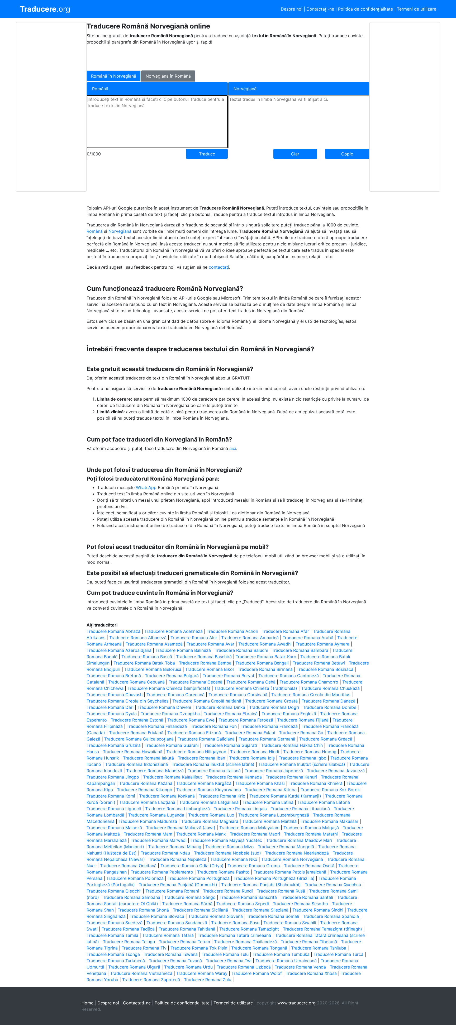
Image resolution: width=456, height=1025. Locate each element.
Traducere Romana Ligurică (114, 808)
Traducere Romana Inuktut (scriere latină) (213, 764)
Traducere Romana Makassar (329, 821)
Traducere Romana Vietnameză (141, 973)
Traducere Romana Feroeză (245, 720)
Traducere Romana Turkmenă (116, 960)
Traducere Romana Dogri (274, 707)
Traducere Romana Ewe (191, 720)
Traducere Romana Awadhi (265, 644)
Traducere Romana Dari (110, 707)
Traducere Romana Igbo (302, 758)
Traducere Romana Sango (190, 897)
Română (95, 231)
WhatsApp (147, 487)
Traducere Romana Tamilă (112, 935)
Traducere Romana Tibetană (309, 941)
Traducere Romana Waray (201, 973)
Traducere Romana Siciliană (200, 910)
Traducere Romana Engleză (289, 713)
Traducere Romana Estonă (137, 720)
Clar (295, 153)
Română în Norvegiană (113, 76)
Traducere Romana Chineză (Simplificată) (168, 688)
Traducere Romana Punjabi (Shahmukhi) (261, 884)
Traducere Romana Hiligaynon (196, 751)
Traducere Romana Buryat (228, 675)
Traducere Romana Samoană (131, 897)
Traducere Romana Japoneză (274, 770)
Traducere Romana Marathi (311, 834)
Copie (347, 153)
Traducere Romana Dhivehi (164, 707)
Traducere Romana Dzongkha (170, 713)
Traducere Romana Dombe (329, 707)
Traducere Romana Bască (146, 656)
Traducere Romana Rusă (281, 891)
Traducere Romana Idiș (252, 758)
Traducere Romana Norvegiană (292, 859)
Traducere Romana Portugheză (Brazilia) (274, 878)
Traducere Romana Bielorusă (152, 669)
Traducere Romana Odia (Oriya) (192, 865)
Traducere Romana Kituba (271, 789)
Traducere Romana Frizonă (194, 732)
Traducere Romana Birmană (265, 669)
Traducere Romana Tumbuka (281, 954)
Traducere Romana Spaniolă (331, 916)
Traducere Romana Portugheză (199, 878)
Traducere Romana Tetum (184, 941)
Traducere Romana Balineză (183, 650)
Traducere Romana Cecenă (195, 682)
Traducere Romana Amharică (250, 637)
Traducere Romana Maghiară (209, 821)
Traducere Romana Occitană (128, 865)
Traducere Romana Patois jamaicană (290, 872)
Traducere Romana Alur (193, 637)
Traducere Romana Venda (300, 967)
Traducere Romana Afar (285, 631)
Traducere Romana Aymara (322, 644)
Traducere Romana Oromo (253, 865)
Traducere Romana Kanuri (291, 777)
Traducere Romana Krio (222, 796)
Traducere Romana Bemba (205, 663)
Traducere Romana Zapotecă (151, 979)
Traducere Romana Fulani (250, 732)
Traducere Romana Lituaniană (300, 808)
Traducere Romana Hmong (309, 751)
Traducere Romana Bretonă (114, 675)
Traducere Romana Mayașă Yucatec (226, 840)
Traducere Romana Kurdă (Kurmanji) (285, 796)
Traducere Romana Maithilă (269, 821)
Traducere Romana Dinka (220, 707)
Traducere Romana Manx (201, 834)
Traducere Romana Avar (210, 644)
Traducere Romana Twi (228, 960)
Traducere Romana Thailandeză (245, 941)
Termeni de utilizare (416, 9)
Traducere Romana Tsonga (113, 954)
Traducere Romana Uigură (134, 967)
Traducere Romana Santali (307, 897)
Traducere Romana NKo (233, 859)
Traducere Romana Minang (174, 846)
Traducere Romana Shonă (143, 910)
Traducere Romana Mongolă (286, 846)
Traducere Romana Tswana (171, 954)
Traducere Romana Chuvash (114, 694)
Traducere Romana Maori (255, 834)
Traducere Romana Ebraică (231, 713)
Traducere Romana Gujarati (230, 745)
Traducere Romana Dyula (112, 713)
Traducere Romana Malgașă (311, 827)
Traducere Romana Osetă (309, 865)
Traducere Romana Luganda (156, 815)
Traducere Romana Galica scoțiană (139, 739)
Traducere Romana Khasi (260, 783)
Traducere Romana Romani (172, 891)
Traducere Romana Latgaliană (209, 802)
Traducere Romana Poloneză (135, 878)
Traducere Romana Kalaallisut (172, 777)
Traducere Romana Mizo (229, 846)
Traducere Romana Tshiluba (318, 948)
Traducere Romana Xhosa (311, 973)
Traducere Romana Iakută (148, 758)
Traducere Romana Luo (211, 815)
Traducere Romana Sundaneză (176, 922)
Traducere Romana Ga (301, 732)
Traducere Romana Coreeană (175, 694)
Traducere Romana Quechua (333, 884)
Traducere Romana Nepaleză (177, 859)
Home (87, 1002)
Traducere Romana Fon (214, 726)
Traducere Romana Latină (268, 802)
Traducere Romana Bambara (300, 650)
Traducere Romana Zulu (207, 979)
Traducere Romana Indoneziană (136, 764)
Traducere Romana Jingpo (113, 777)
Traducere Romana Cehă (251, 682)
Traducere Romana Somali (273, 916)
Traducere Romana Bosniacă (325, 669)
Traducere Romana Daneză (328, 701)
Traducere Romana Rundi (228, 891)
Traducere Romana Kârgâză (203, 783)
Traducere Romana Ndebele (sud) (227, 853)
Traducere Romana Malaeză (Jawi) (180, 827)
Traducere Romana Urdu (188, 967)
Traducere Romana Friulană (136, 732)
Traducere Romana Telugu (129, 941)
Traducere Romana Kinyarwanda (208, 789)
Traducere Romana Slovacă (157, 916)
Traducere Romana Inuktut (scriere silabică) (301, 764)
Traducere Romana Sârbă (187, 903)
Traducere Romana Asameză (154, 644)
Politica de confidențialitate (365, 9)
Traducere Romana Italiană (214, 770)
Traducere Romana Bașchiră (204, 656)
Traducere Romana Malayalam (249, 827)
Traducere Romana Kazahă (145, 783)
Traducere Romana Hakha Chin (292, 745)
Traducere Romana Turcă (338, 954)
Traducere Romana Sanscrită (248, 897)
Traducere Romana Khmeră (316, 783)
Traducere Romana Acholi (232, 631)
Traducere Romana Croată (271, 701)
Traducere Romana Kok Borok (330, 789)
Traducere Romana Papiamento (162, 872)
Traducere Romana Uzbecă (244, 967)
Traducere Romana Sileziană (260, 910)
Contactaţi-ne (320, 9)
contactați (219, 267)
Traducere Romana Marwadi (159, 840)
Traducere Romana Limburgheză (177, 808)
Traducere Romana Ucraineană (286, 960)
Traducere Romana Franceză (269, 726)
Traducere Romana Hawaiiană (132, 751)
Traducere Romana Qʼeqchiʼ (114, 891)
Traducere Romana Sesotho (300, 903)
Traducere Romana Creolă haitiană (206, 701)
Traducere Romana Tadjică (128, 929)
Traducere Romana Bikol (209, 669)
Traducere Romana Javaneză (336, 770)
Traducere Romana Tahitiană (187, 929)
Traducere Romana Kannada (234, 777)
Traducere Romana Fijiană (303, 720)
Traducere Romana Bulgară (172, 675)
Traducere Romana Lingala (240, 808)
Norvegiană (120, 231)
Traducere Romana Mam (148, 834)
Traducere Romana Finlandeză (157, 726)
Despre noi (291, 9)
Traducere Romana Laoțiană (147, 802)
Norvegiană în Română (168, 76)
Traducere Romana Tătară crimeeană (234, 935)
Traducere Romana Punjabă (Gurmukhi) (178, 884)
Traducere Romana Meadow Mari (299, 840)
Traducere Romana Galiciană (206, 739)
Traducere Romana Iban (201, 758)
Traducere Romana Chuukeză (330, 688)
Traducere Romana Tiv (144, 948)
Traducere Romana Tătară (168, 935)
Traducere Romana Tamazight (249, 929)
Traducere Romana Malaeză (114, 827)
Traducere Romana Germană (267, 739)
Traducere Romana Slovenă (215, 916)
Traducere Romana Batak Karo (266, 656)
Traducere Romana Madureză (147, 821)
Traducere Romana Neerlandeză (297, 853)
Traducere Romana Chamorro (308, 682)
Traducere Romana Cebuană (136, 682)
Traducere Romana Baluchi (241, 650)
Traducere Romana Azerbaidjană (119, 650)
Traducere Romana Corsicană (237, 694)
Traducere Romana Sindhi (317, 910)
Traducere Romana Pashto (223, 872)
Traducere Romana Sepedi (242, 903)
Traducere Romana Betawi (319, 663)
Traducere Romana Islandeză (155, 770)
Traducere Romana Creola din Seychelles (127, 701)
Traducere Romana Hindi (254, 751)
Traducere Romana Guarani (172, 745)
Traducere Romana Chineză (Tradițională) (255, 688)
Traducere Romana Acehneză (173, 631)
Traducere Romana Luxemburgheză (273, 815)
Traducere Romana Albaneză (138, 637)
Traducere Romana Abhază (113, 631)
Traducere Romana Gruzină (114, 745)
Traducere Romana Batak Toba (144, 663)
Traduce (207, 153)
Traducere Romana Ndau (165, 853)
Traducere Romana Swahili (289, 922)
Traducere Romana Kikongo (144, 789)
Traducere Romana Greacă (325, 739)
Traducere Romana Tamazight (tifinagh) (322, 929)
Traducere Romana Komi (111, 796)
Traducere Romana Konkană (167, 796)
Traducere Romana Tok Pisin (198, 948)
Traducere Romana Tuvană (175, 960)
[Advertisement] (51, 107)
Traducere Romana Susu (235, 922)
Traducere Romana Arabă (308, 637)
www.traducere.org (296, 1002)
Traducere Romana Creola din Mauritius (310, 694)
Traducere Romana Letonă (323, 802)
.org (45, 8)
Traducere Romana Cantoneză (288, 675)
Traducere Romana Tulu (225, 954)
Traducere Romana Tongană (259, 948)
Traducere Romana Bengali (262, 663)
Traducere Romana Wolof (256, 973)
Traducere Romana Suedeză (114, 922)
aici (232, 448)
